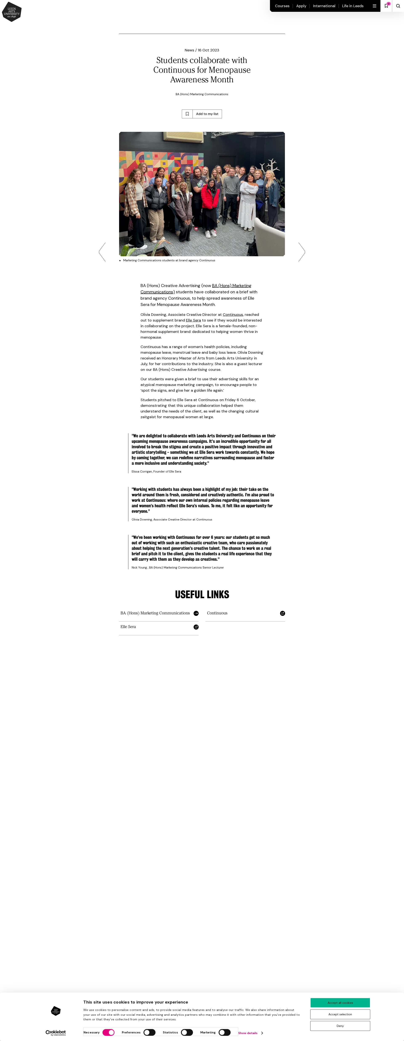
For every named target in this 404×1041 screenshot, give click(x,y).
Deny (340, 1026)
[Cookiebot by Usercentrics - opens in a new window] (55, 1033)
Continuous (233, 314)
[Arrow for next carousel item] (301, 252)
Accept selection (340, 1014)
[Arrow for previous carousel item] (102, 252)
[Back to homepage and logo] (12, 12)
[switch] (149, 1032)
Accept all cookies (340, 1003)
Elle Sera (193, 320)
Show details (248, 1033)
